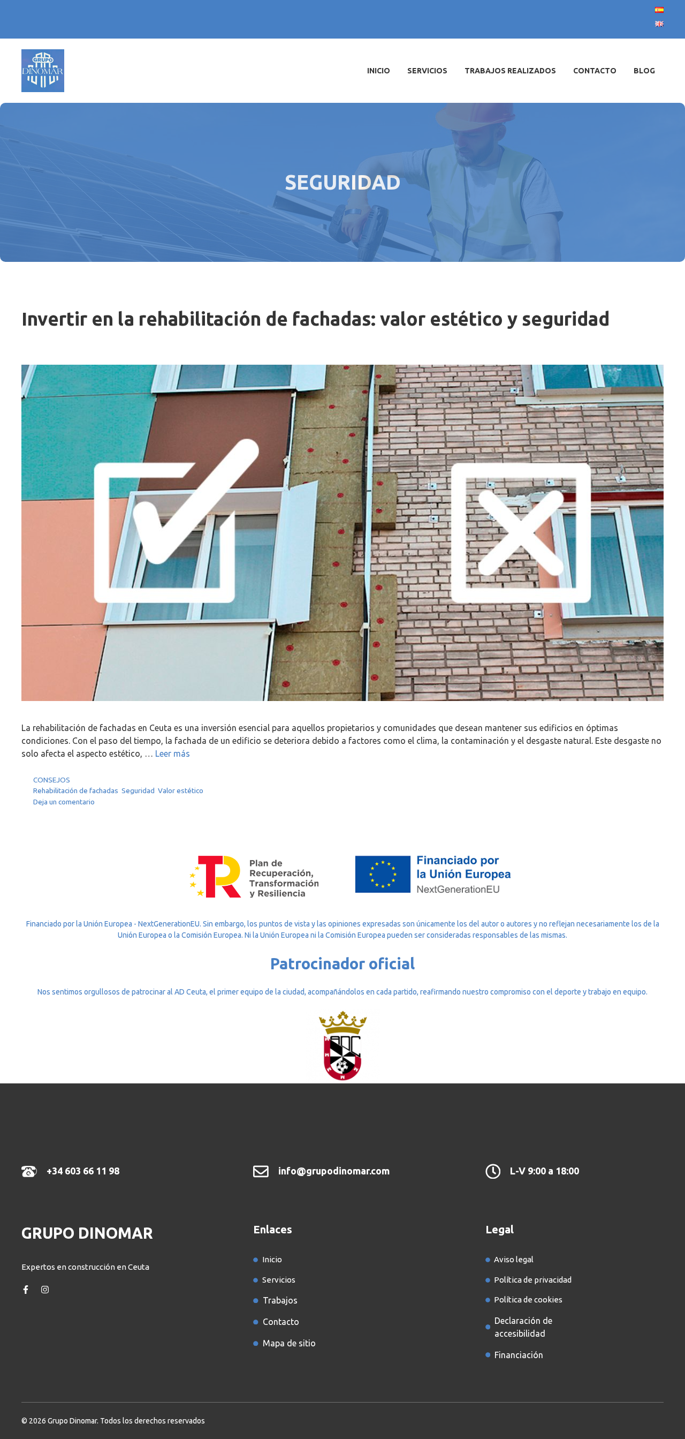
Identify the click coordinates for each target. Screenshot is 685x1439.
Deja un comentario (64, 801)
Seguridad (138, 790)
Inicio (378, 70)
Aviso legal (514, 1259)
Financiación (518, 1355)
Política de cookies (528, 1299)
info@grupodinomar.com (334, 1170)
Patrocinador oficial (342, 963)
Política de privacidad (533, 1279)
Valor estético (180, 790)
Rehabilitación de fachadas (75, 790)
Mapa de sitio (289, 1343)
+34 (56, 1170)
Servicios (427, 70)
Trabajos (280, 1300)
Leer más (172, 753)
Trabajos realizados (510, 70)
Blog (644, 70)
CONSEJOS (51, 779)
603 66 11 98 (92, 1170)
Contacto (594, 70)
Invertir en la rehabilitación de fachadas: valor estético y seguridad (315, 318)
